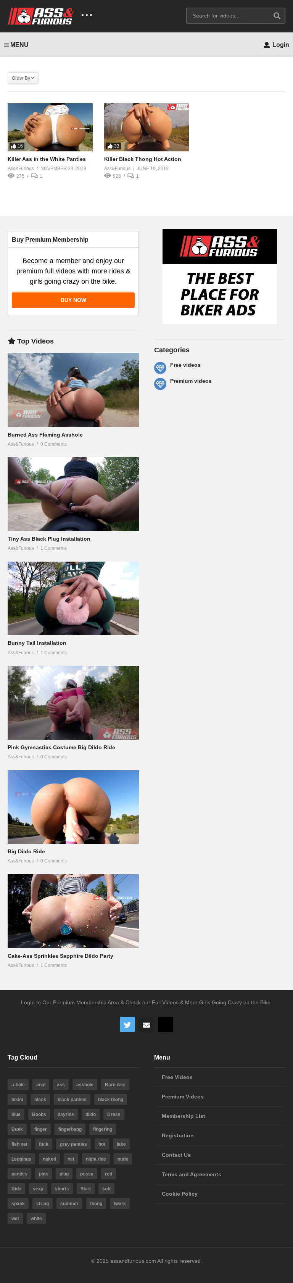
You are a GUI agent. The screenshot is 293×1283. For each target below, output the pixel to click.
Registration (178, 1135)
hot (101, 1144)
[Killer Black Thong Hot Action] (146, 127)
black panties (72, 1099)
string (42, 1203)
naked (49, 1159)
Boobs (39, 1114)
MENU (19, 45)
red (108, 1174)
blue (16, 1114)
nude (123, 1159)
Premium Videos (183, 1097)
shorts (62, 1188)
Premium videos (191, 381)
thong (96, 1203)
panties (19, 1174)
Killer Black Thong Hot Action (142, 159)
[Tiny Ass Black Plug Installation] (73, 494)
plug (64, 1174)
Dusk (17, 1129)
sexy (38, 1188)
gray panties (73, 1144)
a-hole (18, 1084)
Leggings (21, 1159)
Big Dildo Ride (26, 851)
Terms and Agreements (191, 1174)
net (71, 1159)
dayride (66, 1114)
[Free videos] (160, 368)
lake (121, 1144)
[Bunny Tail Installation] (73, 599)
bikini (17, 1099)
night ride (96, 1159)
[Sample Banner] (220, 322)
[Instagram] (165, 1024)
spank (18, 1203)
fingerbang (70, 1129)
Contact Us (176, 1155)
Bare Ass (115, 1084)
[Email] (146, 1024)
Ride (16, 1188)
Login (280, 45)
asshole (84, 1084)
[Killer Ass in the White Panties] (50, 127)
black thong (110, 1099)
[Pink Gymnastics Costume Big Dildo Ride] (73, 703)
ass (61, 1084)
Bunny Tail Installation (37, 643)
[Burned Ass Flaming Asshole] (73, 390)
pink (43, 1174)
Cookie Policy (180, 1194)
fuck (43, 1144)
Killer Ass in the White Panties (47, 159)
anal (40, 1084)
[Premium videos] (160, 384)
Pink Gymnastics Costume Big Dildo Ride (61, 747)
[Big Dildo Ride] (73, 807)
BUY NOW (73, 300)
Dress (114, 1114)
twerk (120, 1203)
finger (40, 1129)
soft (106, 1188)
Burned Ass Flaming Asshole (45, 435)
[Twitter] (127, 1024)
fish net (19, 1144)
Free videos (185, 365)
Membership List (183, 1116)
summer (69, 1203)
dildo (90, 1114)
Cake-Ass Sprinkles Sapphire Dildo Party (60, 956)
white (36, 1218)
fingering (102, 1129)
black (40, 1099)
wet (15, 1218)
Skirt (85, 1188)
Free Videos (177, 1077)
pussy (86, 1174)
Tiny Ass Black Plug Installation (49, 539)
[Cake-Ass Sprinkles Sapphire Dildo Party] (73, 911)
